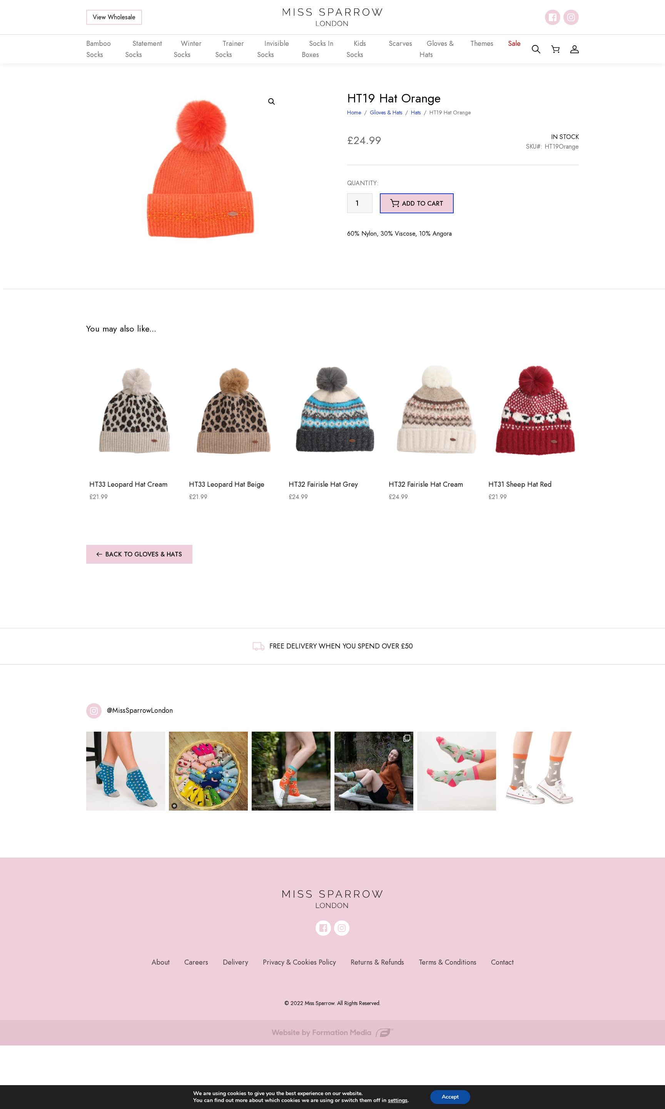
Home (354, 112)
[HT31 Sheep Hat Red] (535, 410)
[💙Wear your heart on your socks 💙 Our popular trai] (125, 771)
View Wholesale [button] (114, 17)
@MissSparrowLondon (140, 710)
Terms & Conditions (447, 962)
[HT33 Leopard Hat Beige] (235, 410)
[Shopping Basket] (555, 49)
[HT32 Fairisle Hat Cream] (435, 410)
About (161, 962)
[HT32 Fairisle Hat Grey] (335, 410)
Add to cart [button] (422, 203)
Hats (416, 112)
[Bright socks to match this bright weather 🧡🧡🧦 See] (291, 771)
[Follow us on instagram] (571, 17)
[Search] (536, 49)
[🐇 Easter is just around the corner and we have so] (539, 771)
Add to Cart (136, 462)
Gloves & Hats (386, 112)
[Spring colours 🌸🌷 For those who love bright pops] (456, 771)
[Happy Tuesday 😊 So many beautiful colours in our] (373, 771)
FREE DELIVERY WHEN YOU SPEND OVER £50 (341, 646)
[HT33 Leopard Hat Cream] (136, 410)
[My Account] (574, 49)
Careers (196, 962)
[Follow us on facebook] (553, 17)
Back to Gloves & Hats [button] (143, 554)
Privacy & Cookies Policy (299, 962)
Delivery (235, 962)
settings (398, 1100)
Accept (450, 1097)
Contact (502, 962)
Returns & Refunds (377, 962)
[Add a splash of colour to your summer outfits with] (208, 771)
